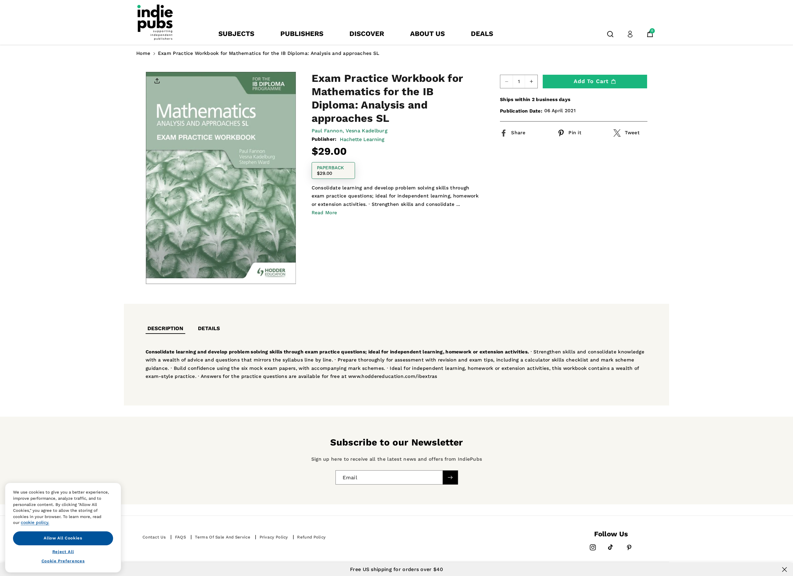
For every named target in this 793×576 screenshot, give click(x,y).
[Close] (784, 569)
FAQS (180, 537)
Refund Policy (311, 537)
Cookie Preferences (63, 561)
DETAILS (209, 328)
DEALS (482, 34)
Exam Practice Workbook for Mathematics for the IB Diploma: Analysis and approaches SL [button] (268, 53)
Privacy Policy (274, 537)
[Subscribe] (450, 478)
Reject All (63, 551)
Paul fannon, (328, 131)
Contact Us (154, 537)
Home (143, 53)
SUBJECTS (236, 34)
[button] (610, 34)
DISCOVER (366, 34)
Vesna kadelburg (367, 131)
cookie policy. (35, 522)
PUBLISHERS (301, 34)
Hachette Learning (362, 139)
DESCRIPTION (165, 328)
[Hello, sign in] (630, 34)
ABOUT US (427, 34)
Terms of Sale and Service (222, 537)
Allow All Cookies (63, 538)
